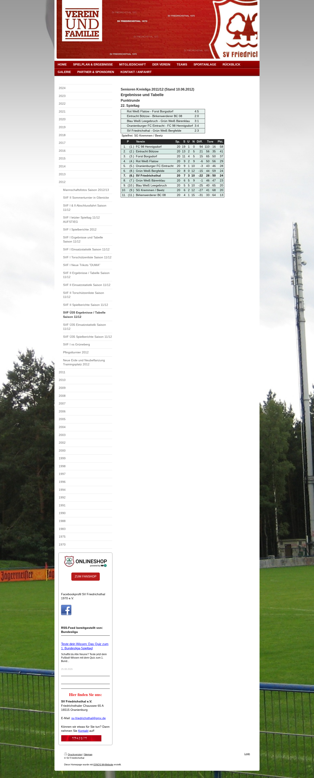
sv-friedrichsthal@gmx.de (88, 718)
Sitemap (88, 754)
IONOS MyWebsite (103, 764)
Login (247, 754)
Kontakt (83, 730)
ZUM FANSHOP (85, 576)
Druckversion (75, 754)
